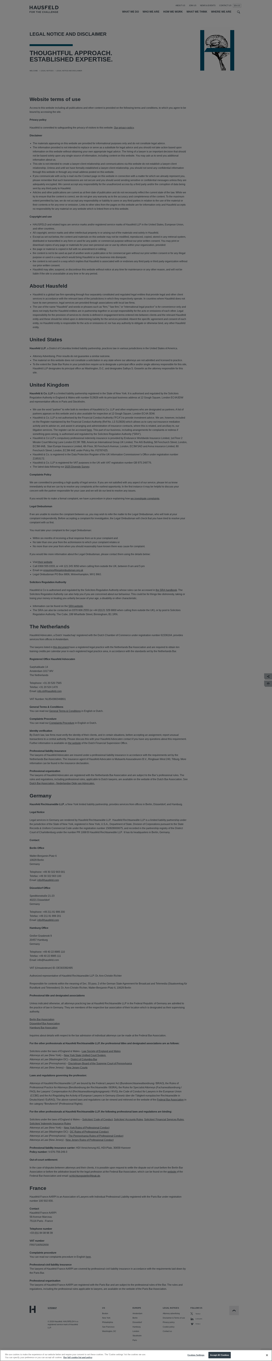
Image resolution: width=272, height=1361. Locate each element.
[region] (136, 1355)
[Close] (267, 1355)
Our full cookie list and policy (77, 1357)
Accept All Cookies (219, 1355)
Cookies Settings (195, 1355)
